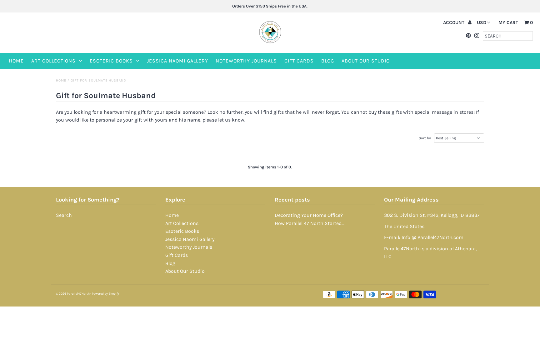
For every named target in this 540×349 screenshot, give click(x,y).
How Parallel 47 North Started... (309, 223)
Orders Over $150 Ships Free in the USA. (270, 6)
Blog (327, 61)
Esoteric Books (111, 61)
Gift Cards (299, 61)
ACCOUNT (454, 22)
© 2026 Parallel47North (73, 294)
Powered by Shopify (105, 294)
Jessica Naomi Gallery (177, 61)
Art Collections (53, 61)
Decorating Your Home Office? (309, 215)
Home (16, 61)
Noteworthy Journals (246, 61)
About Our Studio (366, 61)
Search (64, 215)
